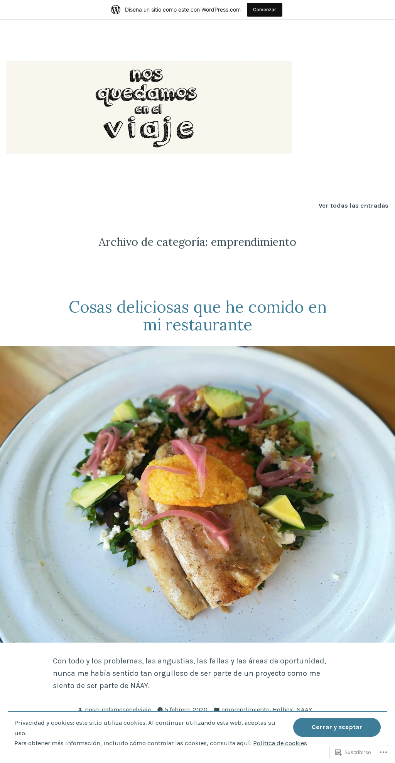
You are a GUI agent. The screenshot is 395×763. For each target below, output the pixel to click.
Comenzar (264, 9)
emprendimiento (245, 709)
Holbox (283, 709)
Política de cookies (280, 743)
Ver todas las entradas (353, 205)
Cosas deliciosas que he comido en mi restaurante (198, 315)
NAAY (304, 709)
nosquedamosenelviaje (118, 709)
